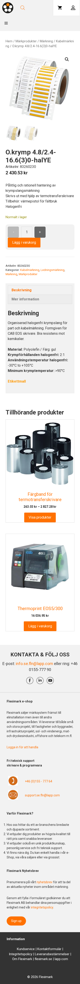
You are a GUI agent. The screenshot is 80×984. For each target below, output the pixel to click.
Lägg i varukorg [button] (40, 626)
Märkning (46, 41)
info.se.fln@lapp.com (34, 663)
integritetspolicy (42, 907)
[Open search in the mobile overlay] (34, 8)
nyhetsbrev (45, 882)
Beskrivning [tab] (22, 290)
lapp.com (61, 959)
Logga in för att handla (22, 747)
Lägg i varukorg (24, 242)
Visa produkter (40, 517)
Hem (9, 41)
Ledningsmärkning (52, 270)
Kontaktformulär (49, 949)
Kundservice (26, 949)
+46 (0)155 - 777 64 (38, 781)
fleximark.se (43, 959)
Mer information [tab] (25, 299)
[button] (67, 59)
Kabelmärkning (29, 270)
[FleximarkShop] (7, 8)
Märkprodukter (26, 41)
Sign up (16, 921)
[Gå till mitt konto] (73, 8)
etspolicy (25, 954)
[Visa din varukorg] (59, 8)
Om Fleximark (22, 959)
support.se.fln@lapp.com (42, 795)
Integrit (14, 954)
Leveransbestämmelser (52, 954)
